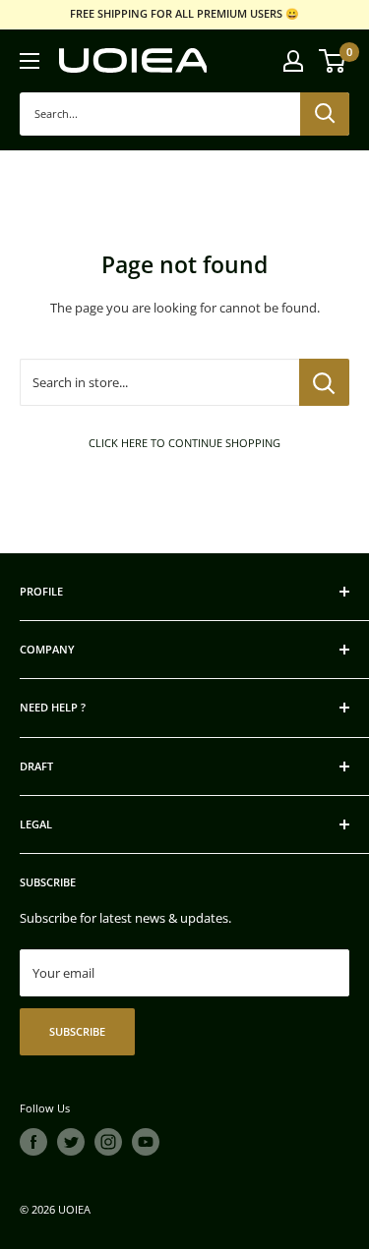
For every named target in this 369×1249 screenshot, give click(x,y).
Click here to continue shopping (184, 442)
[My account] (293, 61)
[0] (333, 61)
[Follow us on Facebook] (33, 1142)
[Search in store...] (324, 382)
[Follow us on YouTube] (145, 1142)
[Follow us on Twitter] (71, 1142)
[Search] (324, 114)
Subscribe (77, 1031)
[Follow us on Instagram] (108, 1142)
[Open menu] (29, 61)
